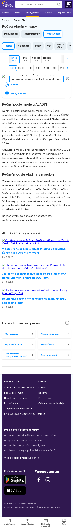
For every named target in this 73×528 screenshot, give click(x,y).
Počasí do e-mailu (13, 392)
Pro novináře (45, 398)
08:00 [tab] (13, 68)
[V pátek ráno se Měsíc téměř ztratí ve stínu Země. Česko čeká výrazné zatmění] (36, 242)
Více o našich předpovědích (20, 457)
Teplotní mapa (13, 344)
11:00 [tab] (38, 68)
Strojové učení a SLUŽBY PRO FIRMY (23, 413)
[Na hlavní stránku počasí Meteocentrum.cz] (7, 4)
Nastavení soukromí (24, 507)
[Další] (67, 59)
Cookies (8, 507)
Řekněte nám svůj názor (48, 507)
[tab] (14, 59)
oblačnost (23, 45)
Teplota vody (64, 12)
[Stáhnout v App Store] (15, 490)
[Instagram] (47, 483)
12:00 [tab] (46, 68)
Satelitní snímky (31, 33)
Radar (17, 12)
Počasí (5, 12)
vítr (48, 45)
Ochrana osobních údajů (51, 403)
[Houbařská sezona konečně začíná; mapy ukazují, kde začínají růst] (36, 292)
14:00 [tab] (62, 68)
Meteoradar (12, 333)
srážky (38, 45)
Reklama (42, 392)
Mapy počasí (32, 12)
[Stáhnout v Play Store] (15, 480)
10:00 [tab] (29, 68)
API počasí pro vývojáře (16, 408)
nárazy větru (60, 46)
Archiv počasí (49, 355)
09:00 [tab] (21, 68)
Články (48, 12)
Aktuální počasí (50, 333)
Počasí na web (11, 403)
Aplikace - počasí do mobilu (19, 387)
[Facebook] (39, 483)
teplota (8, 45)
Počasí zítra (47, 344)
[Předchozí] (5, 59)
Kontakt (42, 387)
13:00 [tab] (54, 68)
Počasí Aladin (53, 33)
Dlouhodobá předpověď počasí (16, 355)
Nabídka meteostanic (15, 398)
